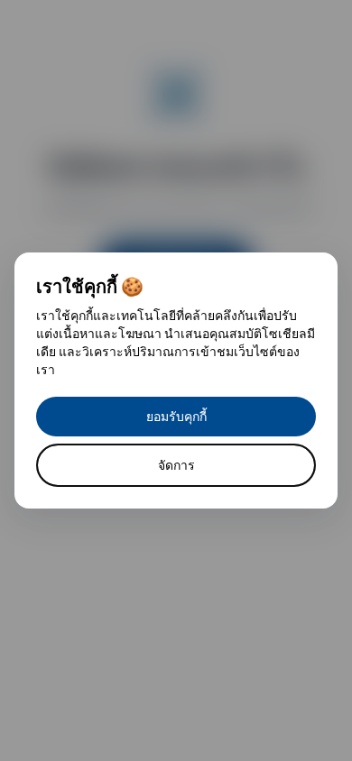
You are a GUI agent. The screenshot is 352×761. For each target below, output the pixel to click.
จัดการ (176, 464)
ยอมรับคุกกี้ (176, 416)
